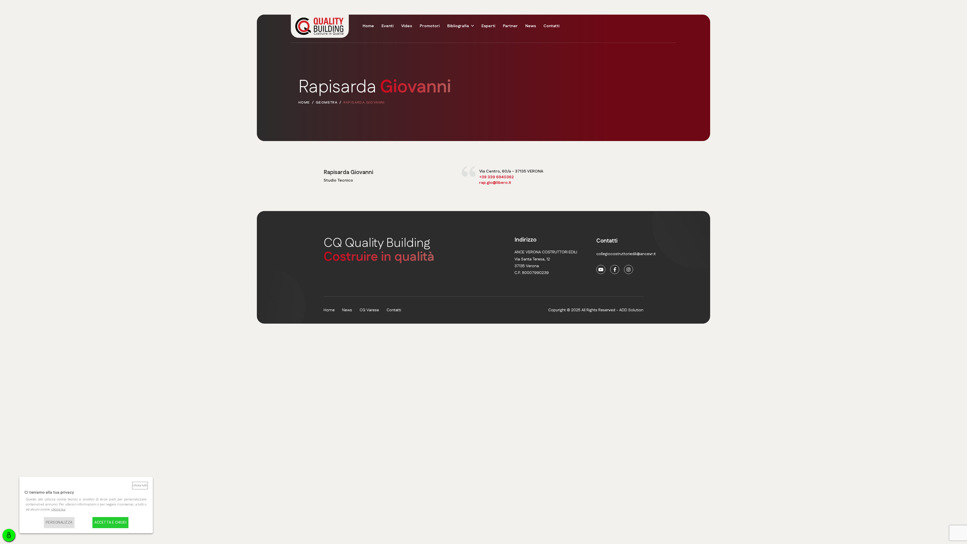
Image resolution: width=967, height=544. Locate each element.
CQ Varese (369, 310)
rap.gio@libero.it (495, 183)
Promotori (430, 26)
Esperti (488, 26)
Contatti (551, 26)
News (530, 26)
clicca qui (58, 509)
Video (406, 26)
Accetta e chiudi (110, 522)
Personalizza (59, 522)
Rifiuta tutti (140, 485)
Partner (510, 26)
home (329, 310)
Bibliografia (458, 26)
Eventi (388, 26)
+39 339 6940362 (496, 177)
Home (368, 26)
